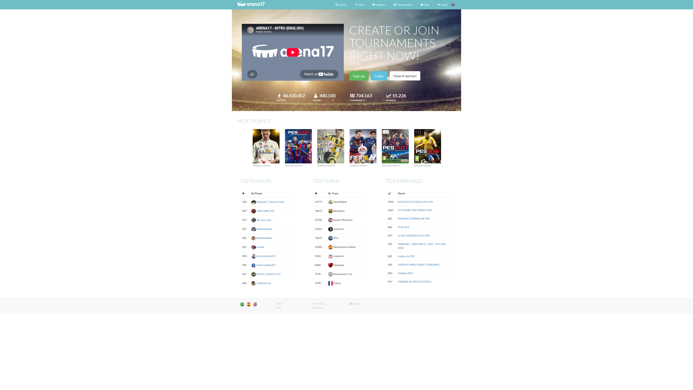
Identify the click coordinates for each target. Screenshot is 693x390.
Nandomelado (264, 237)
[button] (453, 4)
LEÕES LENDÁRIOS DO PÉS (414, 235)
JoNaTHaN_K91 (265, 210)
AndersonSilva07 (266, 264)
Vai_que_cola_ (264, 219)
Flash (361, 4)
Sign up (359, 76)
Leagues (380, 4)
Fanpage (356, 303)
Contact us (318, 307)
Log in (444, 4)
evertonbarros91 (266, 255)
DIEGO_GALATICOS (268, 274)
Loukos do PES (406, 256)
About (279, 303)
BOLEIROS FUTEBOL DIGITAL (415, 201)
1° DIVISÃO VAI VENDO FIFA (415, 210)
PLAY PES (403, 227)
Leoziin (260, 246)
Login (379, 76)
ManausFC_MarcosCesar (270, 201)
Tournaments (404, 4)
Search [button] (342, 4)
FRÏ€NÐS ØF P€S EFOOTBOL (415, 281)
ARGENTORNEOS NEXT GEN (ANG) (418, 264)
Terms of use (319, 303)
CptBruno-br (263, 283)
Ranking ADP (405, 273)
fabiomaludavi (264, 228)
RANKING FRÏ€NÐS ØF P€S (414, 218)
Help (426, 4)
